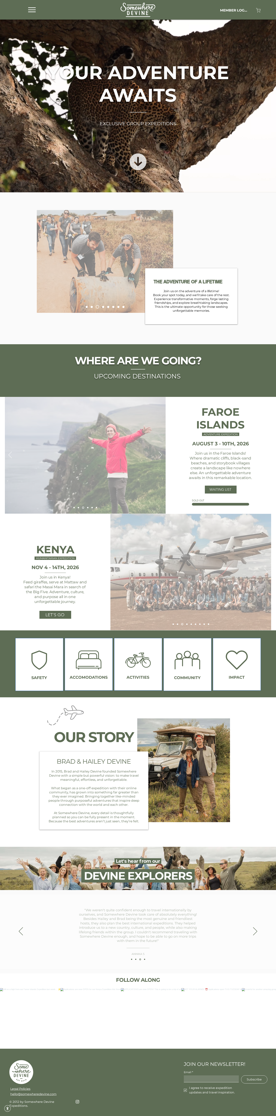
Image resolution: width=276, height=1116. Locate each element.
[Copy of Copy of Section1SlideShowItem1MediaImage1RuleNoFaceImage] (140, 959)
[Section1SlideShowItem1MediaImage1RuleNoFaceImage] (131, 959)
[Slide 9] (102, 307)
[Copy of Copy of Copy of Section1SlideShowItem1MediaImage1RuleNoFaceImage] (144, 959)
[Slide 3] (181, 624)
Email (188, 1072)
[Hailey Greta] (87, 307)
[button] (7, 1108)
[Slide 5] (92, 307)
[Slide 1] (74, 508)
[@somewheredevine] (138, 983)
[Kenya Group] (112, 307)
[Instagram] (77, 1101)
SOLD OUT (198, 500)
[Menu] (32, 9)
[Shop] (258, 10)
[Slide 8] (123, 307)
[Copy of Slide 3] (190, 624)
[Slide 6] (107, 307)
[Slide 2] (177, 624)
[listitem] (39, 664)
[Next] (160, 455)
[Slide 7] (97, 307)
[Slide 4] (83, 507)
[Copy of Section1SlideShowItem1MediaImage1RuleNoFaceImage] (135, 959)
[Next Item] (265, 1018)
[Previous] (10, 455)
